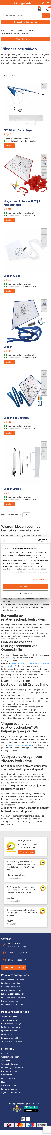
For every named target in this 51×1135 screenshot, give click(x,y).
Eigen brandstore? (9, 1078)
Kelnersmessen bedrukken (12, 979)
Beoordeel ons (26, 852)
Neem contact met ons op (19, 745)
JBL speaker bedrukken (11, 1041)
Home (4, 30)
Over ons (5, 1053)
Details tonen (38, 579)
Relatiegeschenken (17, 30)
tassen (14, 663)
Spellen (31, 30)
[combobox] (21, 15)
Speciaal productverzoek (25, 22)
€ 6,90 (7, 134)
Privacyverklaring (9, 1089)
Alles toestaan (25, 586)
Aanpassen (24, 593)
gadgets (22, 663)
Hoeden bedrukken (9, 1001)
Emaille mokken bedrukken (13, 997)
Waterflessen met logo (11, 1023)
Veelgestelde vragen (10, 1064)
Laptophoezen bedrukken (12, 994)
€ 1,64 (7, 280)
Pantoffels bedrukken (10, 987)
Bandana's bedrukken (10, 983)
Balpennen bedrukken (11, 1038)
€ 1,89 (7, 351)
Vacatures (5, 1060)
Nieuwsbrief (6, 1075)
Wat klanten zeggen (10, 1057)
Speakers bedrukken (10, 1031)
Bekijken (9, 145)
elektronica (9, 666)
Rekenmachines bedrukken (13, 1004)
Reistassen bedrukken (11, 990)
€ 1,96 (7, 422)
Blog (3, 1082)
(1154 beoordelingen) (27, 847)
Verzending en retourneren (13, 1067)
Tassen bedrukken (9, 1016)
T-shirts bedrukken (9, 1020)
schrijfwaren (43, 663)
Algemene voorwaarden (12, 1092)
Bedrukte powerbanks (11, 1027)
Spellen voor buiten (10, 33)
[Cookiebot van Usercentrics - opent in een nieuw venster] (38, 540)
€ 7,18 (7, 493)
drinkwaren (32, 663)
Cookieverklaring (8, 1085)
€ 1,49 (7, 209)
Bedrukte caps (7, 1034)
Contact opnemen (9, 1071)
